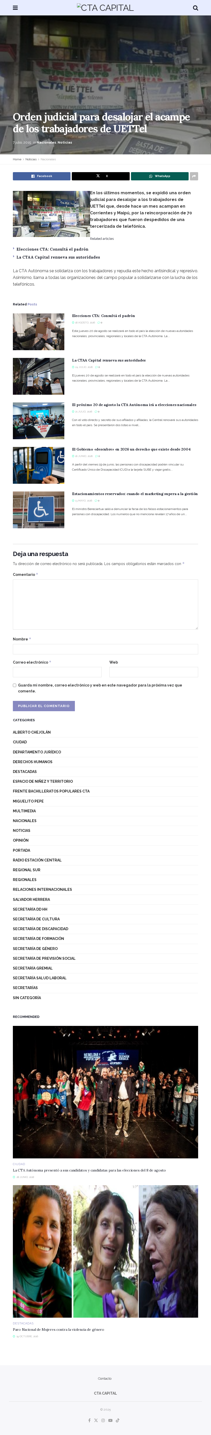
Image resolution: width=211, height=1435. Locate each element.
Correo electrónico (32, 662)
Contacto (104, 1378)
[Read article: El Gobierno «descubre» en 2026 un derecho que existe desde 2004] (38, 465)
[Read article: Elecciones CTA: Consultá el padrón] (38, 331)
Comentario (25, 574)
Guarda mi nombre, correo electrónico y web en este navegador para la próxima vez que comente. (100, 688)
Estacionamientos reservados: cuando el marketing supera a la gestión (135, 493)
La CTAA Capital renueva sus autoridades (58, 257)
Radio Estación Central (37, 860)
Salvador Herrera (31, 899)
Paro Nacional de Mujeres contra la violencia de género (58, 1329)
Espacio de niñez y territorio (43, 781)
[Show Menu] (15, 7)
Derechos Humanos (32, 762)
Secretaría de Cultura (36, 919)
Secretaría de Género (35, 949)
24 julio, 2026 (83, 367)
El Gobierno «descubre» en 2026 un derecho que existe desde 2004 (131, 449)
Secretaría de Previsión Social (44, 958)
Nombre (22, 639)
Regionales (25, 880)
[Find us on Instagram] (103, 1421)
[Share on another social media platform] (194, 176)
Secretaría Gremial (33, 968)
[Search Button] (195, 7)
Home (17, 159)
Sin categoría (27, 998)
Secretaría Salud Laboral (40, 978)
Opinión (21, 840)
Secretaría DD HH (30, 909)
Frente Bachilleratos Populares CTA (51, 791)
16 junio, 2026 (83, 456)
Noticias (65, 142)
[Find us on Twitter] (96, 1421)
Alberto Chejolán (32, 732)
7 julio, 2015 (22, 142)
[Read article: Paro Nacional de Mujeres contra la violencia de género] (105, 1251)
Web (113, 662)
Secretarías (25, 988)
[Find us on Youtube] (110, 1421)
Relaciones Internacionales (42, 889)
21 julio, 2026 (83, 411)
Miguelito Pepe (28, 801)
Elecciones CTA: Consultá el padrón (52, 249)
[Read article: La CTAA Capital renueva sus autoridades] (38, 376)
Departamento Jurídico (37, 752)
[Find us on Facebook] (89, 1421)
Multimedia (24, 811)
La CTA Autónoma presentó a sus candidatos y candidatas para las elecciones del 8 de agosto (89, 1170)
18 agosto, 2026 (84, 322)
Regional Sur (26, 870)
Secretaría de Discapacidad (40, 929)
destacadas (25, 772)
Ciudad (20, 742)
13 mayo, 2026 (83, 500)
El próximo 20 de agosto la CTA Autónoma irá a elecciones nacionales (134, 404)
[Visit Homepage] (105, 7)
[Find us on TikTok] (117, 1421)
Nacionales (46, 142)
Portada (21, 850)
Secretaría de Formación (38, 939)
